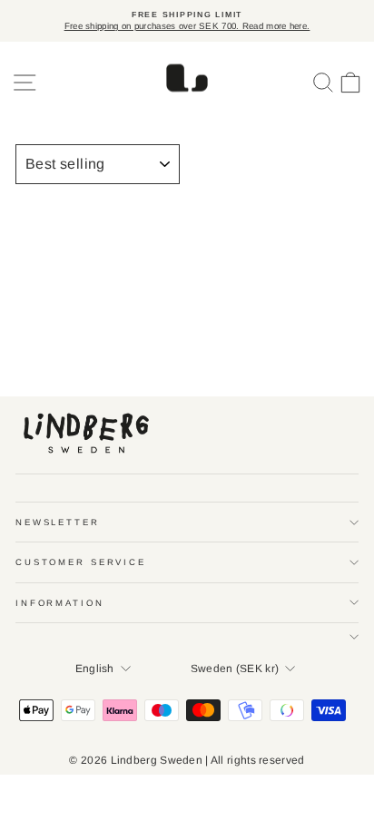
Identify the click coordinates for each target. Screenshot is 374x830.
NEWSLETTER (57, 522)
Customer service (80, 562)
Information (59, 603)
